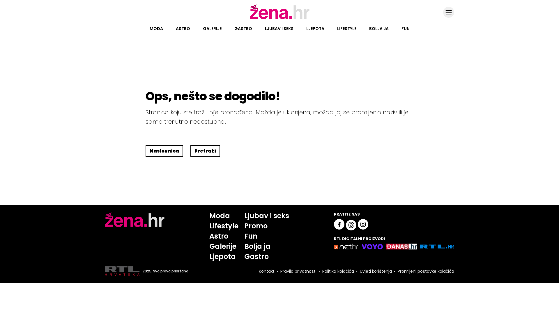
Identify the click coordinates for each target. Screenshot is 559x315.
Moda (156, 29)
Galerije (212, 29)
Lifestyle (346, 29)
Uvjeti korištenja (376, 271)
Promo (256, 226)
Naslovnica (164, 151)
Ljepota (315, 29)
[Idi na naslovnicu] (279, 18)
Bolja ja (379, 29)
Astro (183, 29)
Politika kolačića (338, 271)
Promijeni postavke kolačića (426, 271)
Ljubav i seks (279, 29)
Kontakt (267, 271)
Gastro (243, 29)
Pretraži (205, 151)
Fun (405, 29)
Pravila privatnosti (298, 271)
